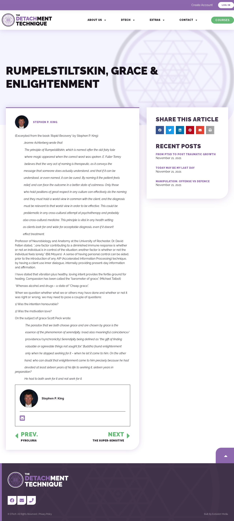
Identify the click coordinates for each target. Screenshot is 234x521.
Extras (155, 19)
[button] (160, 130)
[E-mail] (22, 419)
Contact (186, 19)
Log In (226, 5)
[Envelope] (21, 500)
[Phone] (31, 500)
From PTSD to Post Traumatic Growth (186, 154)
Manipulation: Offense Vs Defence (183, 181)
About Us (95, 19)
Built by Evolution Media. (216, 514)
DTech (126, 19)
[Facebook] (12, 500)
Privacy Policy (45, 514)
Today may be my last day (175, 167)
